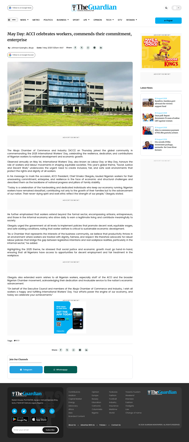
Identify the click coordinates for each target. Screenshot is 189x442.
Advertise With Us (88, 425)
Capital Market (75, 399)
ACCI (17, 340)
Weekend (129, 395)
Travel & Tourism (132, 392)
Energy (72, 402)
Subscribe (50, 430)
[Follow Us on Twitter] (23, 411)
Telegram (27, 369)
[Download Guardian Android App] (20, 419)
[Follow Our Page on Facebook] (14, 411)
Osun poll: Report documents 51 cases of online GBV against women (167, 118)
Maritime (113, 409)
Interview (129, 399)
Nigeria (95, 412)
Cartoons (96, 406)
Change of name (133, 412)
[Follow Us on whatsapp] (52, 411)
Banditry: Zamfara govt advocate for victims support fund (165, 104)
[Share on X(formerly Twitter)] (82, 47)
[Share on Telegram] (94, 47)
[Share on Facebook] (75, 47)
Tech (109, 19)
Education (96, 402)
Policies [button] (102, 425)
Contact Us (116, 425)
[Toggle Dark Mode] (176, 8)
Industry (112, 402)
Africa (71, 409)
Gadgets (129, 406)
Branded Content (77, 416)
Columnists (97, 409)
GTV (120, 19)
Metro (36, 19)
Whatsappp (62, 369)
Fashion (112, 395)
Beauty (95, 399)
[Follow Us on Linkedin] (42, 411)
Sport (76, 19)
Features (113, 392)
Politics (48, 19)
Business (62, 19)
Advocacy (73, 406)
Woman (130, 19)
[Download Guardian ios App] (39, 419)
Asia (70, 412)
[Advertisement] (161, 200)
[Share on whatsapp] (88, 47)
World (111, 412)
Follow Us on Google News (22, 8)
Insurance (113, 406)
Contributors (74, 392)
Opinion (97, 19)
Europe (95, 395)
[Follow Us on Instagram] (33, 411)
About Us (72, 425)
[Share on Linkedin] (101, 47)
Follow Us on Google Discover (23, 55)
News (23, 19)
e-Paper (168, 20)
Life (86, 19)
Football (113, 399)
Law (127, 409)
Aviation (72, 395)
